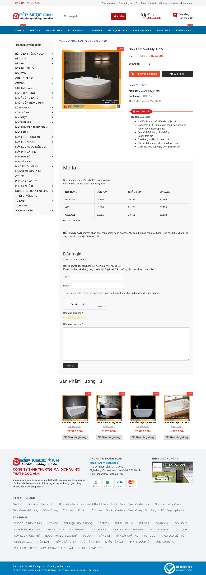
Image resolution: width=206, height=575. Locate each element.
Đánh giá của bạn (73, 313)
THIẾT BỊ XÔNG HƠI (26, 195)
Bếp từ (34, 30)
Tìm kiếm (119, 16)
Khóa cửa (162, 30)
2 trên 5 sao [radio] (69, 317)
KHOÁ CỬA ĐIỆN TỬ (27, 97)
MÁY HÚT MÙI (53, 30)
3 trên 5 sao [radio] (73, 317)
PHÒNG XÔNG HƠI (26, 181)
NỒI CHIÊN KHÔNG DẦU (29, 171)
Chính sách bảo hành (139, 504)
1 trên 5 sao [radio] (64, 317)
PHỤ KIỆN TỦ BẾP (25, 186)
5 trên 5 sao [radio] (82, 317)
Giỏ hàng (179, 73)
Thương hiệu (108, 3)
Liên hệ (152, 3)
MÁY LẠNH (21, 132)
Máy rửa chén (141, 30)
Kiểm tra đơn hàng (168, 3)
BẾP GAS (20, 58)
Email (67, 285)
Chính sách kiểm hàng (167, 504)
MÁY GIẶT (21, 117)
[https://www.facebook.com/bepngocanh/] (172, 472)
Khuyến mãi (182, 30)
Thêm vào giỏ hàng (146, 73)
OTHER (19, 176)
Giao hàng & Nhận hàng (25, 510)
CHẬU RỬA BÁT (24, 78)
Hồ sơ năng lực (125, 3)
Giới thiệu (141, 3)
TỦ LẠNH (20, 200)
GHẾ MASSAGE (24, 88)
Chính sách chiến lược (75, 510)
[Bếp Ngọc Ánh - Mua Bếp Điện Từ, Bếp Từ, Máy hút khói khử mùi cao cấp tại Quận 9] (33, 16)
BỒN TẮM (20, 73)
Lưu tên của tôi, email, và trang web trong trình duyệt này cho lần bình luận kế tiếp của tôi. (112, 293)
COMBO (18, 30)
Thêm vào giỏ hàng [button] (76, 437)
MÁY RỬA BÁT (23, 156)
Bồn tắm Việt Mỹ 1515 (152, 101)
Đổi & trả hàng (50, 510)
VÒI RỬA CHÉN (24, 210)
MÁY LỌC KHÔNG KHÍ (28, 137)
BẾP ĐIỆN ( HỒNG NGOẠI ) (30, 53)
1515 (136, 101)
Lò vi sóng (74, 30)
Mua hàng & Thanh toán (93, 504)
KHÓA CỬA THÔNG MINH (29, 102)
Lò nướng (94, 30)
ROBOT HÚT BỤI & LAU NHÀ (31, 191)
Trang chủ (64, 41)
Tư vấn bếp (117, 504)
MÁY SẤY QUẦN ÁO (26, 166)
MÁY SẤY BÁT (23, 161)
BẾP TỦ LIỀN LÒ (24, 68)
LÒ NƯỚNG (22, 107)
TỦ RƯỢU (21, 205)
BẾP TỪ (19, 63)
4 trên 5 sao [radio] (78, 317)
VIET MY (141, 85)
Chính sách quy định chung (142, 510)
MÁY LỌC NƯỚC (116, 30)
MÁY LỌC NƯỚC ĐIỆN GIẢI (31, 146)
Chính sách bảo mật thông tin (107, 510)
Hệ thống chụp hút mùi (173, 510)
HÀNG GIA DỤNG (25, 93)
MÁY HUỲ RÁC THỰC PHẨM (31, 127)
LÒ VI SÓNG (22, 112)
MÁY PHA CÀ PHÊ (25, 151)
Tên (66, 277)
